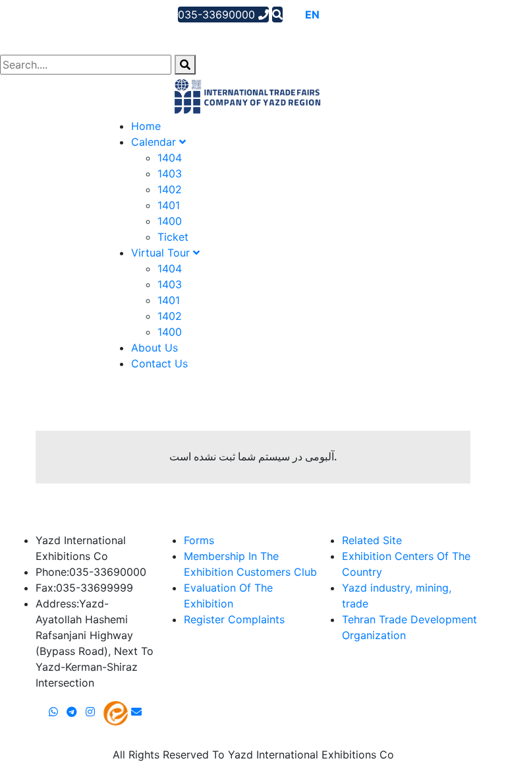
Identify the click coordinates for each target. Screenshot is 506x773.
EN (312, 14)
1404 (169, 157)
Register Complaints (234, 619)
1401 (168, 205)
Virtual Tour (162, 252)
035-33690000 (218, 14)
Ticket (172, 236)
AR (293, 14)
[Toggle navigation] (29, 36)
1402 (169, 189)
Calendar (155, 141)
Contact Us (159, 363)
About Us (154, 347)
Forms (199, 540)
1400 (169, 221)
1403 (169, 173)
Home (146, 126)
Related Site (372, 540)
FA (330, 14)
